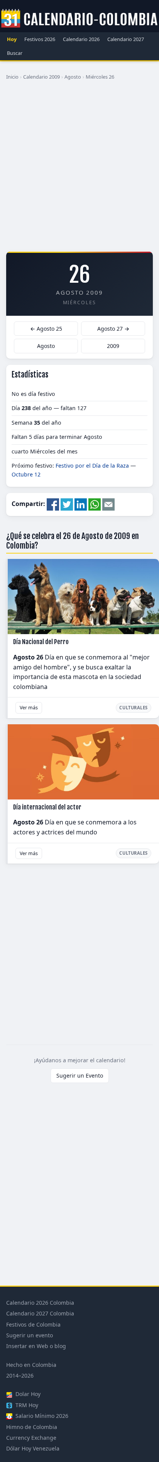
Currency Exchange (31, 1437)
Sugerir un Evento (79, 1075)
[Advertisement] (79, 169)
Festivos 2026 (39, 39)
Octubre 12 (26, 474)
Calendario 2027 (125, 39)
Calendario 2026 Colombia (40, 1302)
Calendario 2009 (41, 76)
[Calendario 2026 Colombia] (79, 18)
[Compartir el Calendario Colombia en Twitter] (67, 504)
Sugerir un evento (29, 1335)
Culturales (133, 707)
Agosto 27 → (113, 328)
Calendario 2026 (81, 39)
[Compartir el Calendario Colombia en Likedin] (80, 504)
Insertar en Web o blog (36, 1346)
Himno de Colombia (31, 1427)
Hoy (12, 39)
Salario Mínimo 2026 (41, 1415)
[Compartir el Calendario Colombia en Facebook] (53, 504)
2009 (113, 345)
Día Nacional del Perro (41, 642)
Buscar (14, 52)
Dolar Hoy (27, 1394)
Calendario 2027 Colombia (40, 1313)
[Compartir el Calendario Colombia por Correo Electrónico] (108, 504)
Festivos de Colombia (33, 1324)
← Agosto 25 (46, 328)
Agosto (72, 76)
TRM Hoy (26, 1405)
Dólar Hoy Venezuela (32, 1448)
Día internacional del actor (47, 807)
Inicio (12, 76)
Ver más (29, 707)
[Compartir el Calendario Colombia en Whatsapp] (94, 504)
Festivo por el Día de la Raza (92, 465)
